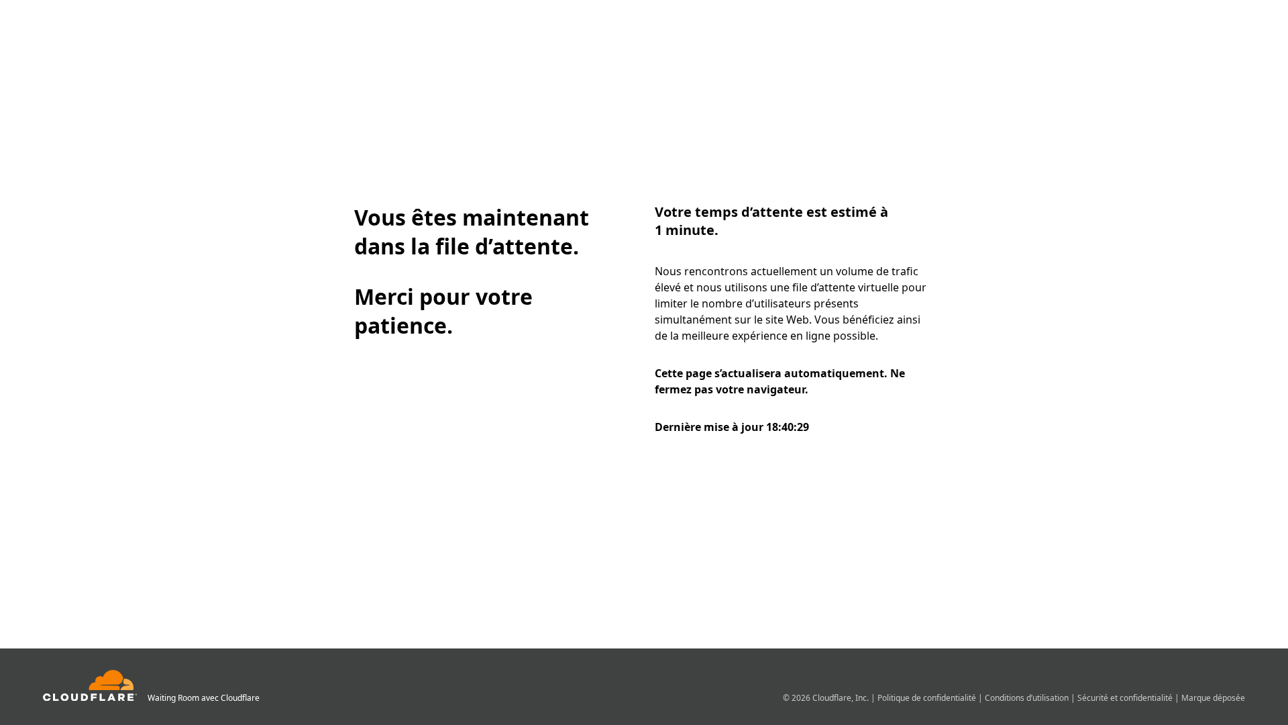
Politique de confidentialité (927, 698)
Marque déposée (1213, 698)
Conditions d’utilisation (1028, 698)
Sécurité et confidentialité (1126, 698)
